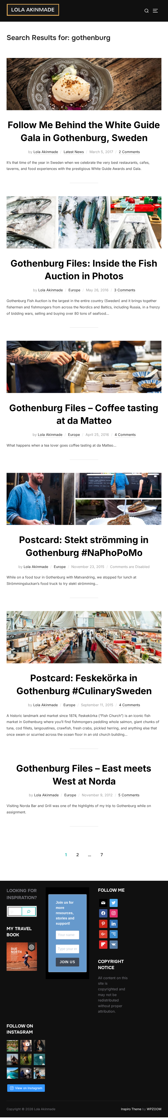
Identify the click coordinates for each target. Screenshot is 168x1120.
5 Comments (128, 795)
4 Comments (125, 434)
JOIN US (67, 962)
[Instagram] (113, 913)
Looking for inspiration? (22, 894)
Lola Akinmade (45, 152)
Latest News (74, 152)
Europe (74, 290)
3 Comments (124, 290)
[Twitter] (113, 903)
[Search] (29, 911)
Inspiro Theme (131, 1109)
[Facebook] (103, 913)
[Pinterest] (103, 924)
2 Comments (129, 152)
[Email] (103, 903)
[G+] (103, 934)
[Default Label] (113, 934)
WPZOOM (154, 1109)
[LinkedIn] (113, 924)
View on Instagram (28, 1088)
